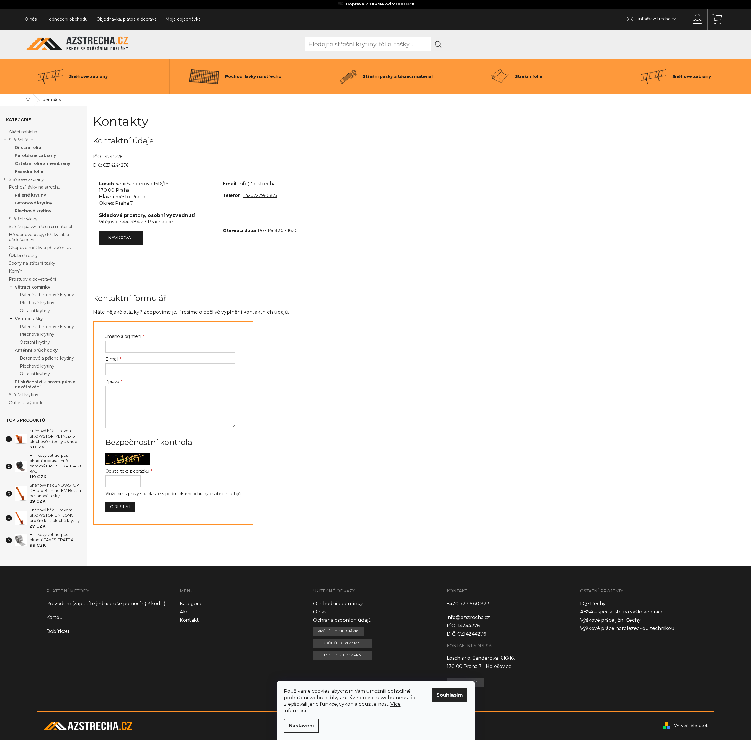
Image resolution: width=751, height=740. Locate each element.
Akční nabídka (23, 132)
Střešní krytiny (23, 394)
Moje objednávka (183, 19)
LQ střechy (593, 603)
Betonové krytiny (33, 203)
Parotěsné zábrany (35, 155)
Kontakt (189, 620)
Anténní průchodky (36, 350)
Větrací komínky (32, 287)
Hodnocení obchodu (66, 19)
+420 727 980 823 (468, 603)
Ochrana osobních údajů (342, 620)
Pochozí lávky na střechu (34, 187)
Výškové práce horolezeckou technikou (627, 628)
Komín (15, 271)
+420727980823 (260, 195)
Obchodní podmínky (338, 603)
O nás (31, 19)
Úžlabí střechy (23, 255)
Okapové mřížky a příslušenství (41, 247)
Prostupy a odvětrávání (32, 279)
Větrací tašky (29, 318)
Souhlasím (449, 695)
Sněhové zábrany (26, 179)
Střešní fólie (21, 140)
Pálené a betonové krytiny (47, 294)
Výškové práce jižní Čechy (610, 620)
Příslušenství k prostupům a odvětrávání (45, 384)
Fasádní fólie (29, 171)
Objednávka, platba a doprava (126, 19)
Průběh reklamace (343, 643)
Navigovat (120, 237)
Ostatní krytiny (35, 310)
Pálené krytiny (30, 195)
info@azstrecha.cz (260, 183)
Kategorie (191, 603)
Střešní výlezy (23, 219)
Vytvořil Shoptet (691, 725)
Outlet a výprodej (27, 402)
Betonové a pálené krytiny (47, 358)
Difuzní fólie (28, 147)
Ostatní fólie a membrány (42, 163)
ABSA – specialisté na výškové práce (622, 612)
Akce (186, 612)
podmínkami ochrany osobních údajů (203, 493)
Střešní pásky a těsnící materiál (40, 226)
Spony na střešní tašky (32, 263)
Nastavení (301, 725)
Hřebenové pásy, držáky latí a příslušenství (39, 237)
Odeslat (120, 507)
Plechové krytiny (33, 211)
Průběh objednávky (338, 631)
